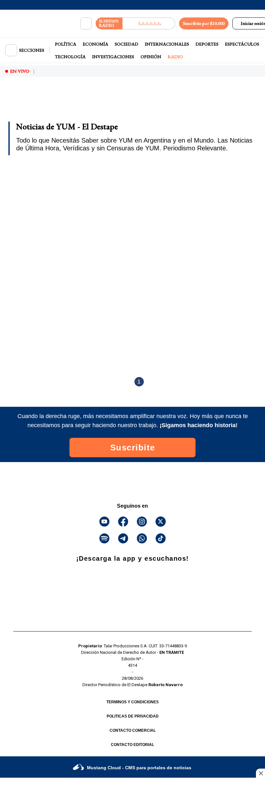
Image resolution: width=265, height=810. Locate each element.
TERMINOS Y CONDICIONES (132, 702)
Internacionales (167, 44)
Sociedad (126, 44)
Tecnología (70, 56)
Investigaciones (113, 56)
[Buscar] (86, 24)
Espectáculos (242, 44)
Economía (95, 44)
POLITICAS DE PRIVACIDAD (133, 716)
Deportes (207, 44)
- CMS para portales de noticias (139, 767)
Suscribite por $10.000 (204, 23)
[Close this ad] (260, 773)
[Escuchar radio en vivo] (148, 23)
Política (65, 44)
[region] (56, 99)
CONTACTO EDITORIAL (132, 744)
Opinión (151, 56)
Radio (175, 56)
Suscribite (132, 447)
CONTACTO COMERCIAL (133, 730)
